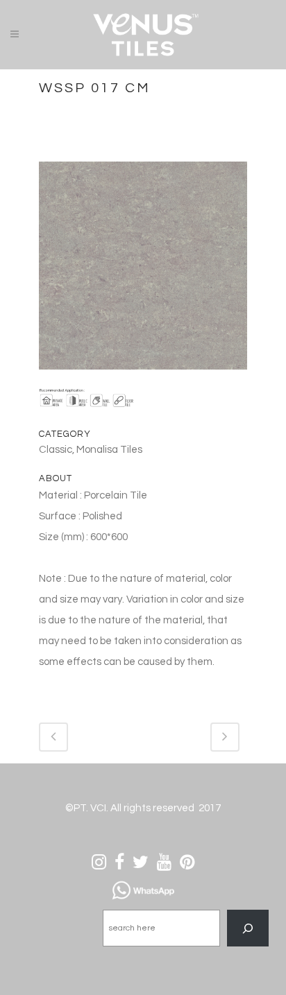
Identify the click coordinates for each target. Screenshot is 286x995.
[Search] (248, 928)
